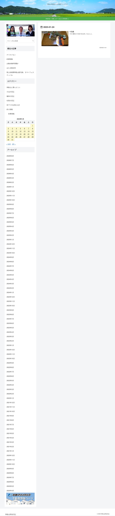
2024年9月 (10, 257)
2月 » (14, 144)
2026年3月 (10, 178)
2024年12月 (11, 244)
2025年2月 (10, 235)
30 (8, 139)
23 (8, 137)
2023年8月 (10, 314)
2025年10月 (11, 200)
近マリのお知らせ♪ (13, 105)
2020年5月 (10, 486)
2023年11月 (11, 301)
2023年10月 (11, 305)
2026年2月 (10, 182)
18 (16, 134)
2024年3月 (10, 283)
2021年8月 (10, 420)
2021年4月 (10, 438)
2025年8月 (10, 209)
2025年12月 (11, 191)
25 (16, 137)
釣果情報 (10, 59)
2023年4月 (10, 332)
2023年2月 (10, 341)
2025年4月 (10, 226)
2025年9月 (10, 204)
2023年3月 (10, 336)
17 (12, 134)
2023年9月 (10, 310)
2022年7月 (10, 372)
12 (20, 131)
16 (8, 134)
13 (24, 131)
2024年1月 (10, 292)
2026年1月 (10, 187)
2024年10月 (11, 253)
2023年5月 (10, 327)
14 (28, 131)
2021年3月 (10, 442)
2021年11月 (11, 407)
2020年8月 (10, 473)
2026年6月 (10, 165)
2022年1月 (10, 398)
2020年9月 (10, 468)
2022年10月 (11, 358)
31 (12, 139)
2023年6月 (10, 323)
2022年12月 (11, 349)
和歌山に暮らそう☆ (13, 87)
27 (24, 137)
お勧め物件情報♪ (12, 63)
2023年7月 (10, 319)
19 (20, 134)
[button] (33, 41)
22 (32, 134)
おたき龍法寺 (11, 68)
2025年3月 (10, 231)
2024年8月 (10, 261)
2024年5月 (10, 275)
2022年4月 (10, 385)
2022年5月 (10, 380)
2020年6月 (10, 482)
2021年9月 (10, 416)
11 (16, 131)
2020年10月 (11, 464)
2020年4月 (10, 490)
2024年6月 (10, 270)
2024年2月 (10, 288)
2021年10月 (11, 411)
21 (28, 134)
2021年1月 (10, 451)
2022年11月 (11, 354)
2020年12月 (11, 455)
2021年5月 (10, 433)
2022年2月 (10, 394)
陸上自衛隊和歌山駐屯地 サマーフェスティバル (20, 73)
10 (12, 131)
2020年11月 (11, 460)
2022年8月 (10, 367)
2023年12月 (11, 297)
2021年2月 (10, 446)
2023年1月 (10, 345)
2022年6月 (10, 376)
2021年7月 (10, 424)
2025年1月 (10, 239)
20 (24, 134)
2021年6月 (10, 429)
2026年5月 (10, 169)
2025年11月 (11, 195)
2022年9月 (10, 363)
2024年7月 (10, 266)
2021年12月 (11, 402)
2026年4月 (10, 173)
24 (12, 137)
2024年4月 (10, 279)
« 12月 (8, 144)
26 (20, 137)
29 (32, 137)
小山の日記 (10, 92)
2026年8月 (10, 156)
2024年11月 (11, 248)
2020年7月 (10, 477)
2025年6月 (10, 217)
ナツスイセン (11, 55)
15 (32, 131)
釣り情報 (10, 109)
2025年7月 (10, 213)
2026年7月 (10, 160)
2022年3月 (10, 389)
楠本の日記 (10, 96)
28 (28, 137)
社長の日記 (10, 100)
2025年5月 (10, 222)
